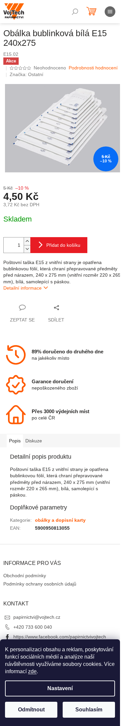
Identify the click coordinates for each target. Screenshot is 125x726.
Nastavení (60, 688)
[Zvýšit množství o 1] (27, 241)
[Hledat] (75, 11)
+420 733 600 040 (32, 627)
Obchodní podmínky (24, 575)
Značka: (26, 74)
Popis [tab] (15, 440)
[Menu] (110, 11)
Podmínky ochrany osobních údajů (39, 584)
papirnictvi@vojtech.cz (36, 617)
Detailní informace (22, 288)
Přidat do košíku (63, 245)
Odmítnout (31, 709)
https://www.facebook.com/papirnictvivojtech (59, 636)
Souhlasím (88, 709)
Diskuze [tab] (33, 440)
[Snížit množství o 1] (27, 249)
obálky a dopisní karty (60, 520)
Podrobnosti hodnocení (93, 67)
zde (32, 671)
